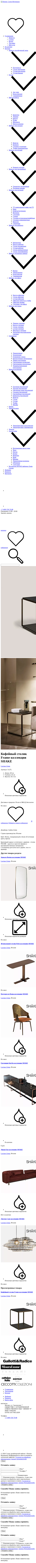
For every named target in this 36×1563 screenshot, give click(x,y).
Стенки (15, 216)
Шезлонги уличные (19, 330)
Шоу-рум (12, 45)
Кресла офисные (18, 295)
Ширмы (15, 459)
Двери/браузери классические (23, 425)
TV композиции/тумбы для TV (23, 207)
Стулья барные (18, 73)
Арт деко (16, 92)
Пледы (15, 452)
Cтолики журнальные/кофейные (24, 218)
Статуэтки (16, 464)
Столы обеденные (19, 69)
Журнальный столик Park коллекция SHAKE (17, 944)
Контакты (8, 473)
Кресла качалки (18, 124)
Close (3, 1461)
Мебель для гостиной (16, 190)
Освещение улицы (19, 357)
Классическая (17, 274)
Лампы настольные (19, 360)
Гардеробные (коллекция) (21, 394)
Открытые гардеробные (21, 186)
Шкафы (15, 405)
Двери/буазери (14, 408)
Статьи (11, 39)
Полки (15, 454)
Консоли (16, 222)
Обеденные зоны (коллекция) (23, 390)
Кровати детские (18, 167)
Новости (12, 38)
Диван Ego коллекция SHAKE (12, 1149)
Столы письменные (19, 246)
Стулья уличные (18, 329)
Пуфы (15, 120)
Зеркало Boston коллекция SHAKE (13, 857)
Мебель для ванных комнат (18, 253)
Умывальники (17, 272)
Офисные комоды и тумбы (22, 300)
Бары (14, 209)
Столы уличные (18, 327)
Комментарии (23, 1475)
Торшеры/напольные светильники (20, 366)
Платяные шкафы (19, 188)
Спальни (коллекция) (20, 392)
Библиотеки (17, 242)
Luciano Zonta (5, 766)
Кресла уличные (18, 325)
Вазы (14, 457)
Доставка (12, 43)
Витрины (16, 213)
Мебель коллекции (15, 369)
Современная (17, 276)
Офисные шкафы (18, 302)
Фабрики (8, 470)
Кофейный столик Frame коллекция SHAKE (17, 1292)
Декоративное (17, 353)
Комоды (15, 143)
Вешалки (16, 455)
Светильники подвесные (21, 362)
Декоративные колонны (21, 461)
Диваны (15, 116)
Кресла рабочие (18, 244)
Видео (11, 41)
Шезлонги (16, 122)
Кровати (16, 145)
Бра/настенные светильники (22, 358)
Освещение (13, 336)
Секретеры (16, 223)
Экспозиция (9, 1391)
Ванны (15, 271)
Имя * (22, 1469)
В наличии (8, 47)
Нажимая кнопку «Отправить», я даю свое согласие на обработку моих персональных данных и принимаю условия (18, 1480)
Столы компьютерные (20, 250)
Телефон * (23, 1471)
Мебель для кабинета (16, 225)
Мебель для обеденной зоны (18, 50)
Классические (17, 94)
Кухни (11, 75)
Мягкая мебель (14, 97)
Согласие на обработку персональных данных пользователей (16, 1458)
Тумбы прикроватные (20, 148)
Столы (15, 399)
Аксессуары (13, 431)
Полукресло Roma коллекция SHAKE (14, 994)
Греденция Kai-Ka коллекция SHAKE (14, 1063)
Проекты (8, 472)
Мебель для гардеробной (17, 169)
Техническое (17, 355)
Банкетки (16, 115)
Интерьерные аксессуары (21, 448)
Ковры (11, 406)
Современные (17, 96)
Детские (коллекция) (20, 388)
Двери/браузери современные (23, 427)
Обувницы (16, 463)
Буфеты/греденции (19, 211)
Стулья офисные (18, 299)
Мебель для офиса (15, 278)
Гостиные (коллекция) (20, 387)
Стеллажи (16, 214)
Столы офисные (18, 297)
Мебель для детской (15, 150)
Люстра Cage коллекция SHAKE (12, 1219)
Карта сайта (9, 1400)
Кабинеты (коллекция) (20, 396)
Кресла (15, 118)
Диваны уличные (19, 323)
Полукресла (17, 68)
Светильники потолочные (22, 364)
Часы (14, 450)
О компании (9, 36)
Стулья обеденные (19, 71)
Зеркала (11, 429)
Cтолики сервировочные (21, 220)
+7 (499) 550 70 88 (7, 509)
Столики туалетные (19, 146)
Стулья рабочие (18, 248)
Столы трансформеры (20, 252)
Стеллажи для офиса (20, 304)
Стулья (15, 401)
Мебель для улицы (15, 306)
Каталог (7, 48)
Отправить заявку (7, 1484)
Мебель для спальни (16, 126)
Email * (22, 1541)
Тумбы (15, 403)
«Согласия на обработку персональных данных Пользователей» (18, 1482)
